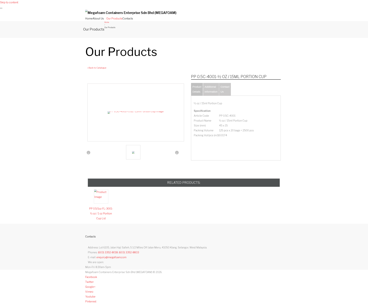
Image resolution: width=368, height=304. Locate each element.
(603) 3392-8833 (129, 252)
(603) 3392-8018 (108, 252)
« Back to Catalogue (96, 68)
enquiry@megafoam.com (111, 257)
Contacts (127, 18)
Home (89, 18)
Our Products (114, 18)
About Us (98, 18)
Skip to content (9, 2)
